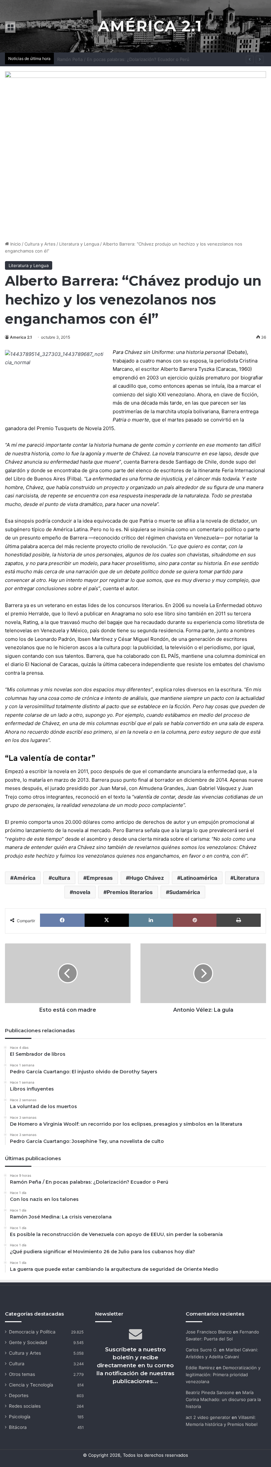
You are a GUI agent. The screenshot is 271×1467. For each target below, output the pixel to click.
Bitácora (18, 1427)
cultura (61, 878)
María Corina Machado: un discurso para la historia (223, 1399)
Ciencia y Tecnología (31, 1384)
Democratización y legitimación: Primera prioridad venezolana (223, 1374)
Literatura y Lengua (79, 244)
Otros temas (22, 1374)
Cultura (16, 1363)
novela (81, 892)
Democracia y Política (32, 1331)
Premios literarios (130, 892)
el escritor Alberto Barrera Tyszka (175, 369)
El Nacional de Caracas (51, 664)
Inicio (15, 244)
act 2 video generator (208, 1417)
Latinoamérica (198, 878)
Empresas (100, 878)
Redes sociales (25, 1406)
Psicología (19, 1416)
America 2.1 (21, 337)
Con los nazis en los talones (86, 59)
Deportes (18, 1395)
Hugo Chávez (146, 878)
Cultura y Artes (40, 244)
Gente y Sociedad (28, 1342)
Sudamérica (184, 892)
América (24, 878)
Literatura (246, 878)
